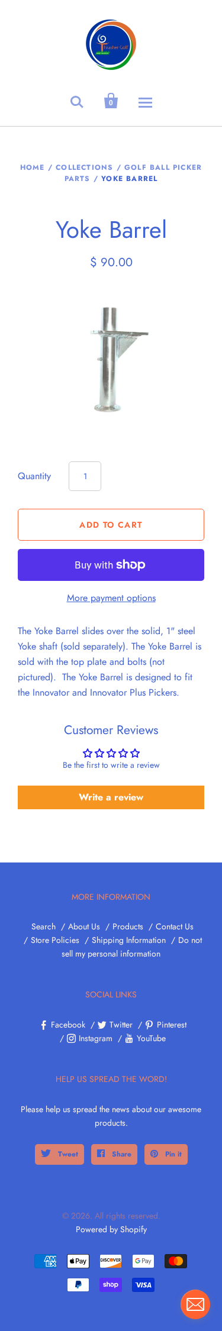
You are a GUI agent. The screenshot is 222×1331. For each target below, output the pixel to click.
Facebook (68, 1024)
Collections (84, 167)
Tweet (67, 1154)
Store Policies (55, 940)
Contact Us (175, 926)
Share (120, 1154)
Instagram (95, 1038)
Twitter (121, 1024)
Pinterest (171, 1024)
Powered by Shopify (111, 1229)
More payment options (111, 598)
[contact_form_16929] (195, 1304)
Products (127, 926)
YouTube (151, 1038)
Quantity (34, 476)
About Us (84, 926)
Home (32, 167)
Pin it (172, 1154)
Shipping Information (129, 940)
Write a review (111, 797)
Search (43, 926)
